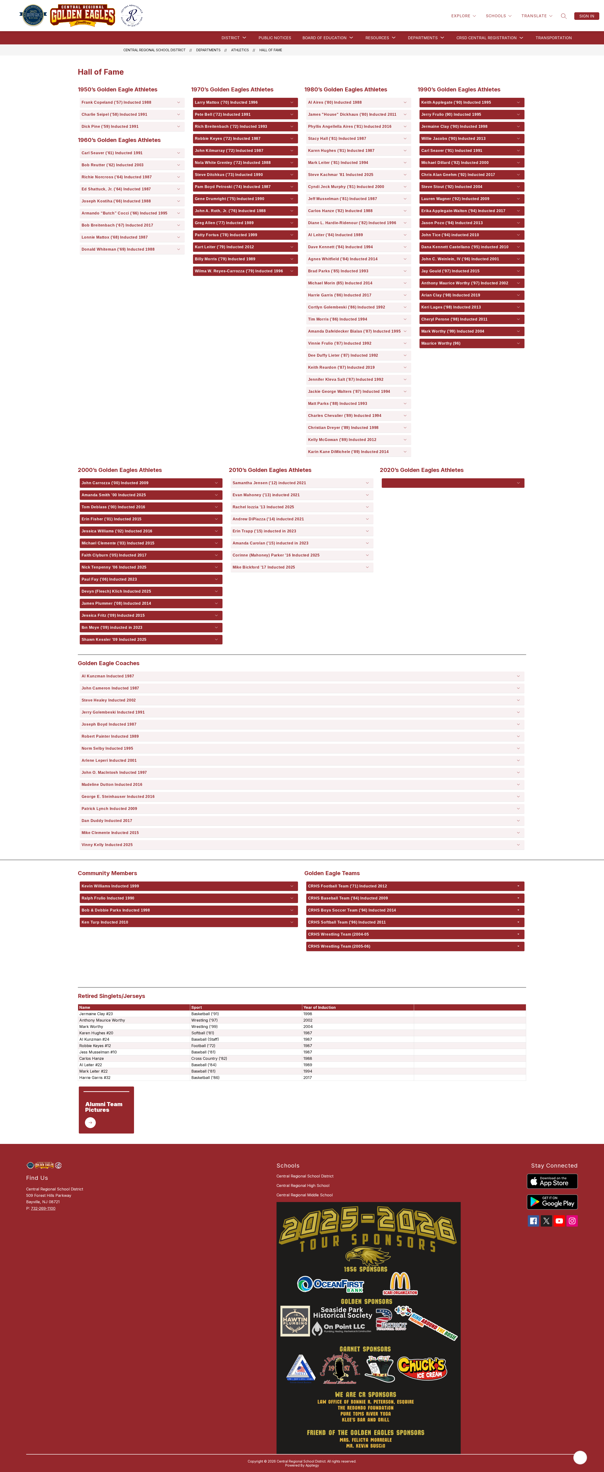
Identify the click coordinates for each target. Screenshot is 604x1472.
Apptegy (312, 1465)
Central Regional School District (154, 50)
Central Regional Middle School (305, 1195)
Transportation (554, 37)
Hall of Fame (271, 50)
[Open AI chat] (580, 1457)
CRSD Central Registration (487, 37)
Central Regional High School (303, 1185)
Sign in (586, 16)
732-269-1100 (43, 1208)
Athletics (240, 50)
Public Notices (275, 37)
